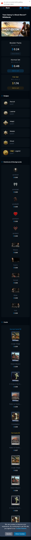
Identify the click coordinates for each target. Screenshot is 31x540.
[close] (29, 1)
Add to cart (15, 71)
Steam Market (15, 53)
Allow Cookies (20, 534)
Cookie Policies (21, 528)
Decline (8, 534)
